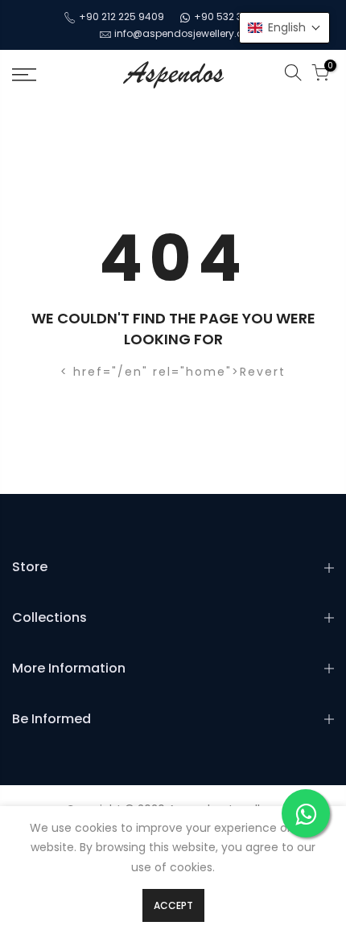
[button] (284, 28)
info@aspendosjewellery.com (187, 33)
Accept (173, 905)
